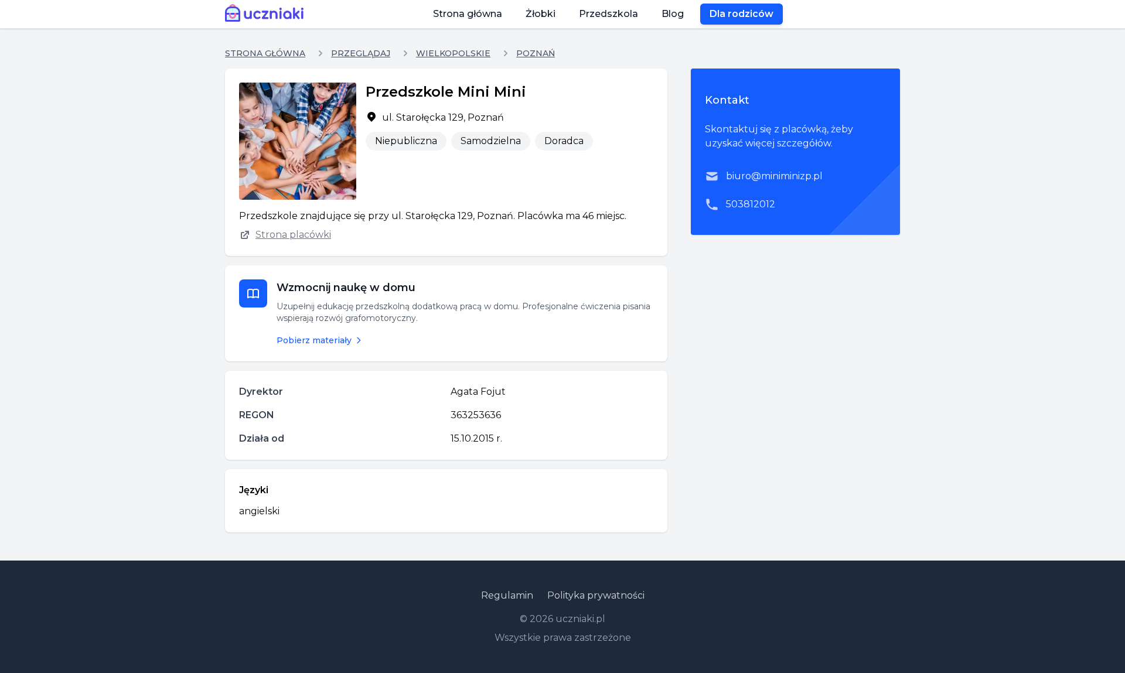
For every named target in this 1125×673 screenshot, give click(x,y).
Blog (673, 13)
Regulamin (507, 595)
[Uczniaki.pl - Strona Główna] (267, 14)
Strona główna (467, 13)
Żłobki (540, 13)
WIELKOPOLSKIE (453, 53)
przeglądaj (360, 53)
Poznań (535, 53)
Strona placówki (293, 234)
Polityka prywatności (596, 595)
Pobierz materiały (314, 340)
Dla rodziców (741, 13)
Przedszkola (608, 13)
